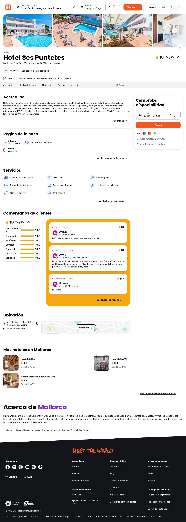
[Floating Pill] (174, 30)
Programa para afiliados (159, 502)
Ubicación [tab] (46, 85)
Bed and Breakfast (80, 480)
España (18, 63)
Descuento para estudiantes (123, 502)
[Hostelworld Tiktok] (40, 467)
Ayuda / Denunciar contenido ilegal (85, 501)
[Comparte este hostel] (180, 46)
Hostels (75, 466)
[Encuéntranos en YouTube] (27, 467)
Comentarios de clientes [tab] (69, 85)
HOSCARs (114, 487)
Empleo (151, 480)
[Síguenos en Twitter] (14, 467)
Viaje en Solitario (118, 495)
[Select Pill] (171, 7)
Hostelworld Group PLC (159, 466)
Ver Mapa (29, 63)
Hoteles (75, 473)
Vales (88, 516)
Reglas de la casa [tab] (28, 85)
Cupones (78, 516)
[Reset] (73, 7)
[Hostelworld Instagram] (21, 467)
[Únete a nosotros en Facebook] (7, 467)
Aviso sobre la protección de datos (21, 516)
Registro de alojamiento (159, 495)
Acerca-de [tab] (8, 85)
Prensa (151, 473)
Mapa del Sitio (126, 516)
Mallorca (7, 63)
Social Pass (115, 466)
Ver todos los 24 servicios (35, 70)
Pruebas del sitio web (106, 516)
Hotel (6, 52)
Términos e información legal (55, 516)
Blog (112, 473)
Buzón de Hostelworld (158, 509)
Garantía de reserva (119, 480)
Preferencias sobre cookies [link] (150, 516)
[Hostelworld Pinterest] (34, 467)
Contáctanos (78, 495)
